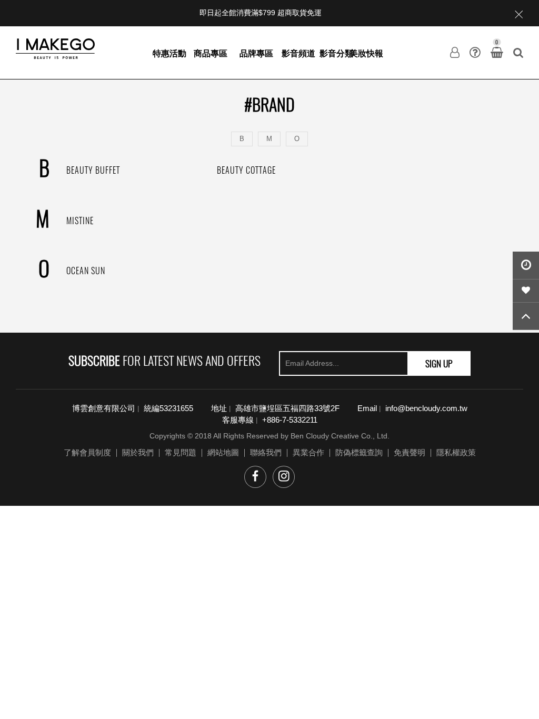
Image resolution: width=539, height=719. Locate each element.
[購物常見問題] (475, 53)
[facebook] (255, 476)
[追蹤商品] (526, 291)
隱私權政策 (456, 452)
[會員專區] (455, 53)
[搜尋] (518, 53)
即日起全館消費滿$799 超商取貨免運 (260, 13)
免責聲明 (409, 452)
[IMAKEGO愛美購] (55, 48)
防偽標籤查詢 (359, 452)
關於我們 (138, 452)
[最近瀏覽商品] (526, 265)
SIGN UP (439, 363)
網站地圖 (223, 452)
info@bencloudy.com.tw (426, 408)
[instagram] (283, 476)
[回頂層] (526, 316)
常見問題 (180, 452)
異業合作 (308, 452)
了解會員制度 (87, 452)
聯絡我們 (266, 452)
